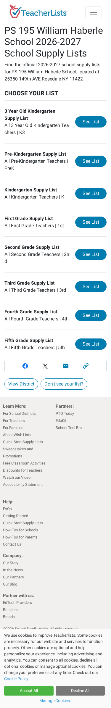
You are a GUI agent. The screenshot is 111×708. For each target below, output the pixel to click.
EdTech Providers (17, 602)
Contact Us (12, 544)
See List (95, 122)
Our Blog (10, 584)
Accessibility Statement (23, 484)
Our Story (10, 563)
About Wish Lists (17, 435)
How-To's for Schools (20, 530)
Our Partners (13, 577)
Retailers (10, 609)
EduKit (61, 420)
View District (21, 384)
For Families (13, 427)
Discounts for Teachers (22, 470)
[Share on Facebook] (25, 366)
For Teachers (14, 420)
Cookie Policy (16, 678)
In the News (13, 570)
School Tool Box (69, 427)
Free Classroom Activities (24, 463)
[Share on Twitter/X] (45, 366)
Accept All (29, 690)
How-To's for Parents (20, 537)
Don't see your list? (63, 384)
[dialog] (55, 668)
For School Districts (19, 413)
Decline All (80, 690)
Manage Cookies (54, 700)
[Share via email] (66, 366)
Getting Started (15, 516)
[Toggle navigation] (93, 12)
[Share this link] (86, 366)
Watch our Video (16, 477)
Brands (9, 617)
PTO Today (65, 413)
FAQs (7, 509)
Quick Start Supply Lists (23, 442)
